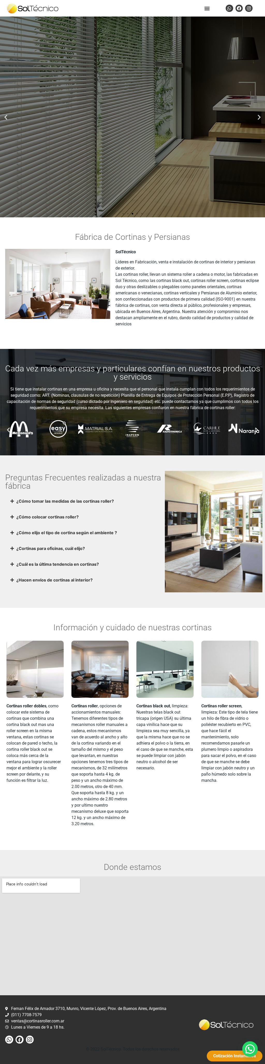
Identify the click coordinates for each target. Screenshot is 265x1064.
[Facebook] (239, 8)
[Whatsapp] (229, 8)
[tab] (83, 501)
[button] (207, 8)
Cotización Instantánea (133, 129)
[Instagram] (249, 8)
